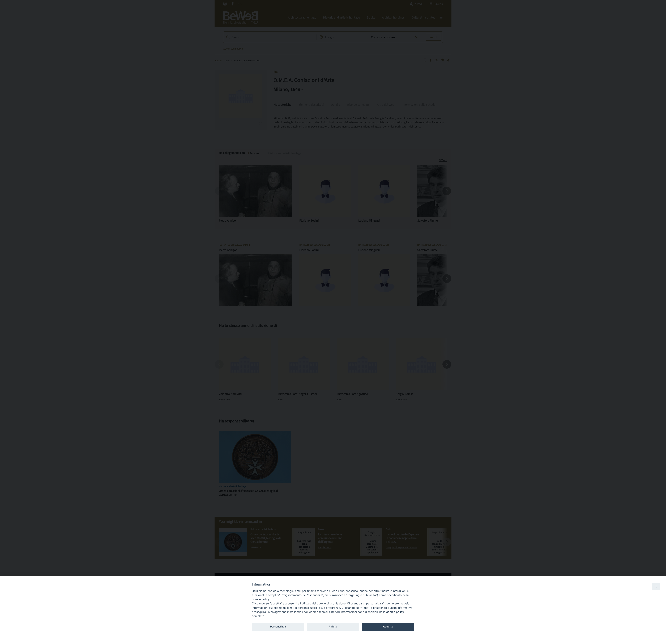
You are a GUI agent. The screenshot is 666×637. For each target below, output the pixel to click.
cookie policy (395, 612)
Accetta (388, 626)
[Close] (656, 586)
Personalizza (278, 626)
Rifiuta (333, 626)
